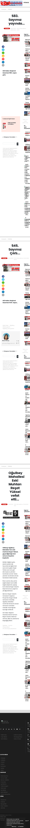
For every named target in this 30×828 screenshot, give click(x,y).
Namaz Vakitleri (5, 780)
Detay (14, 826)
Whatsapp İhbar (18, 737)
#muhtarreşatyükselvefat (9, 628)
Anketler (3, 802)
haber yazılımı (3, 821)
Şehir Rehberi (4, 792)
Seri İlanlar (3, 790)
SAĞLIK (2, 768)
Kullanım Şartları (18, 735)
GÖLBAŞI (26, 2)
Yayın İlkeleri (4, 737)
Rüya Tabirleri (4, 806)
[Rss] (15, 729)
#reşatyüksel (6, 627)
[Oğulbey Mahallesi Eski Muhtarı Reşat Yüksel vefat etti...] (11, 514)
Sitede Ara (3, 800)
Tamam (21, 826)
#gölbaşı (12, 325)
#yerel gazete (6, 327)
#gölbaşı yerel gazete (8, 328)
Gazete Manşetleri (5, 794)
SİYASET (3, 762)
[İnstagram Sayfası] (7, 729)
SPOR (2, 770)
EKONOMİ (3, 766)
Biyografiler (4, 804)
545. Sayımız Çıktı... (27, 64)
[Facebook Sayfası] (1, 729)
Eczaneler (3, 782)
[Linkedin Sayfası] (12, 729)
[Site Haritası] (18, 729)
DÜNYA (2, 764)
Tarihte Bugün (4, 786)
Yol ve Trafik (4, 778)
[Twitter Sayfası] (4, 729)
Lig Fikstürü (3, 784)
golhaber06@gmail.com (8, 343)
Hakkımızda (4, 735)
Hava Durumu (4, 776)
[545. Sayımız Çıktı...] (11, 267)
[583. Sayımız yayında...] (11, 38)
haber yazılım (3, 824)
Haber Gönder (17, 739)
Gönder (17, 143)
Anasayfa (3, 9)
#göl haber (6, 325)
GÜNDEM (3, 760)
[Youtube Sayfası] (9, 729)
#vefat (10, 625)
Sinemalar (3, 788)
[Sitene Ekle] (20, 729)
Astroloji (3, 808)
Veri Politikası (4, 739)
